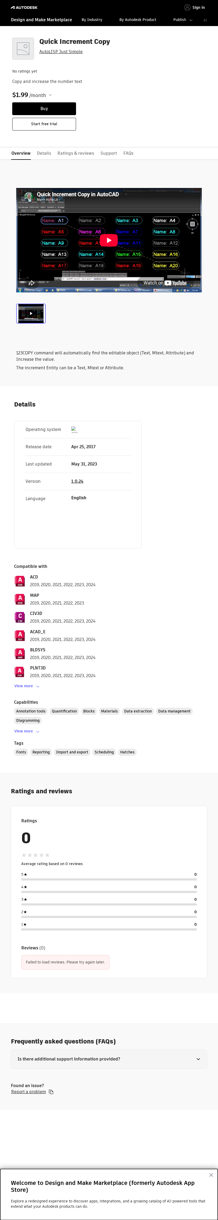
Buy (44, 109)
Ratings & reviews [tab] (75, 153)
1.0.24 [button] (77, 481)
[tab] (31, 315)
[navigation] (109, 20)
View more (23, 686)
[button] (109, 1059)
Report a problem (28, 1092)
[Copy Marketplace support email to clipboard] (51, 1092)
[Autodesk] (25, 7)
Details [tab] (44, 153)
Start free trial (44, 124)
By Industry (92, 19)
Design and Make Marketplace (41, 20)
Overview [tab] (21, 153)
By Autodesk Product (137, 19)
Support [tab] (108, 153)
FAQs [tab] (128, 153)
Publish (179, 19)
